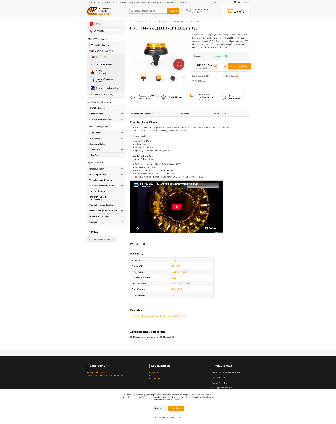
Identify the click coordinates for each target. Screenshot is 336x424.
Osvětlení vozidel (97, 108)
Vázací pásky (95, 155)
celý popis (223, 47)
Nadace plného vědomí (97, 372)
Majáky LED (101, 57)
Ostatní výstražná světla (107, 88)
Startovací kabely (97, 144)
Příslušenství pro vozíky (100, 119)
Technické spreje (97, 191)
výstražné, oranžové (181, 283)
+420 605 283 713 (201, 9)
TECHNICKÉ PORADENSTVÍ (128, 2)
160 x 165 (177, 289)
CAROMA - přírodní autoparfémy (98, 198)
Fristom (175, 260)
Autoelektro (95, 133)
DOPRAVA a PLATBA (106, 2)
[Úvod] (107, 11)
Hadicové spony (96, 169)
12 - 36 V (176, 266)
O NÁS (90, 2)
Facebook (153, 372)
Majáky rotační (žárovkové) (102, 72)
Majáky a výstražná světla (101, 51)
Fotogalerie (154, 378)
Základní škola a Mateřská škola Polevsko (105, 375)
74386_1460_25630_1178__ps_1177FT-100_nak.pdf (160, 316)
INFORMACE (170, 2)
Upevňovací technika (99, 216)
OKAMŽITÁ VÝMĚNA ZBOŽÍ (152, 2)
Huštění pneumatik (98, 174)
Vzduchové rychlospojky (100, 180)
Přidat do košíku (239, 66)
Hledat (173, 10)
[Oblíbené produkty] (235, 2)
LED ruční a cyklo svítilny (101, 94)
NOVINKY (99, 24)
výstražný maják (179, 271)
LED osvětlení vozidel (99, 45)
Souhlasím (176, 408)
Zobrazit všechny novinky (100, 239)
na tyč (174, 295)
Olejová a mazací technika (101, 185)
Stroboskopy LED (104, 64)
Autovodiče (94, 149)
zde (179, 417)
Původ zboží (137, 244)
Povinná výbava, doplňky (101, 205)
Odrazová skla (96, 113)
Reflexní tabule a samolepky (103, 210)
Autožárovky (95, 138)
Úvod (132, 21)
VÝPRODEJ (99, 31)
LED (236, 76)
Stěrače (93, 222)
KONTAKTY (184, 2)
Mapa (151, 375)
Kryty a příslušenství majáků (105, 80)
